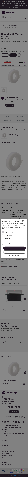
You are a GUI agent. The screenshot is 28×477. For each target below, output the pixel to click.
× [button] (24, 220)
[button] (14, 255)
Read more (8, 229)
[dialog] (14, 238)
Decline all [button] (14, 252)
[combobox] (23, 221)
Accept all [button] (14, 248)
